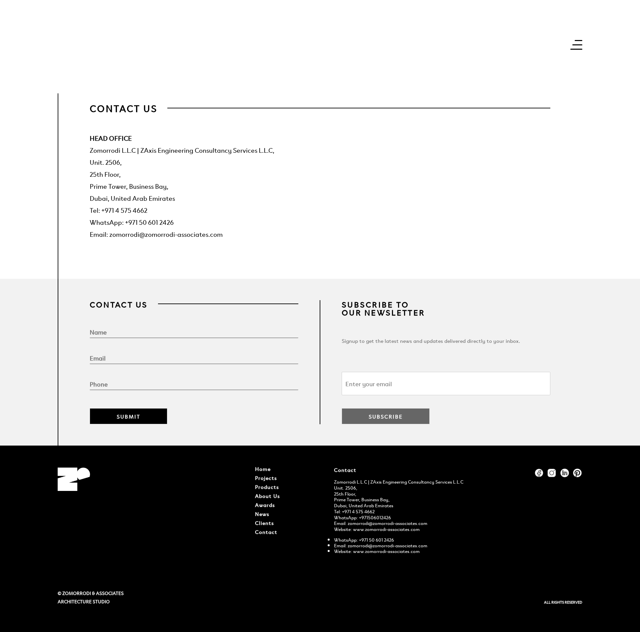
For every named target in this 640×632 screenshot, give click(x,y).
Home (263, 468)
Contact (266, 531)
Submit (128, 416)
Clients (264, 522)
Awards (265, 504)
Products (267, 486)
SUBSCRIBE (386, 416)
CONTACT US (123, 108)
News (262, 513)
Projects (266, 477)
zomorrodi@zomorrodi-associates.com (387, 523)
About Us (267, 495)
